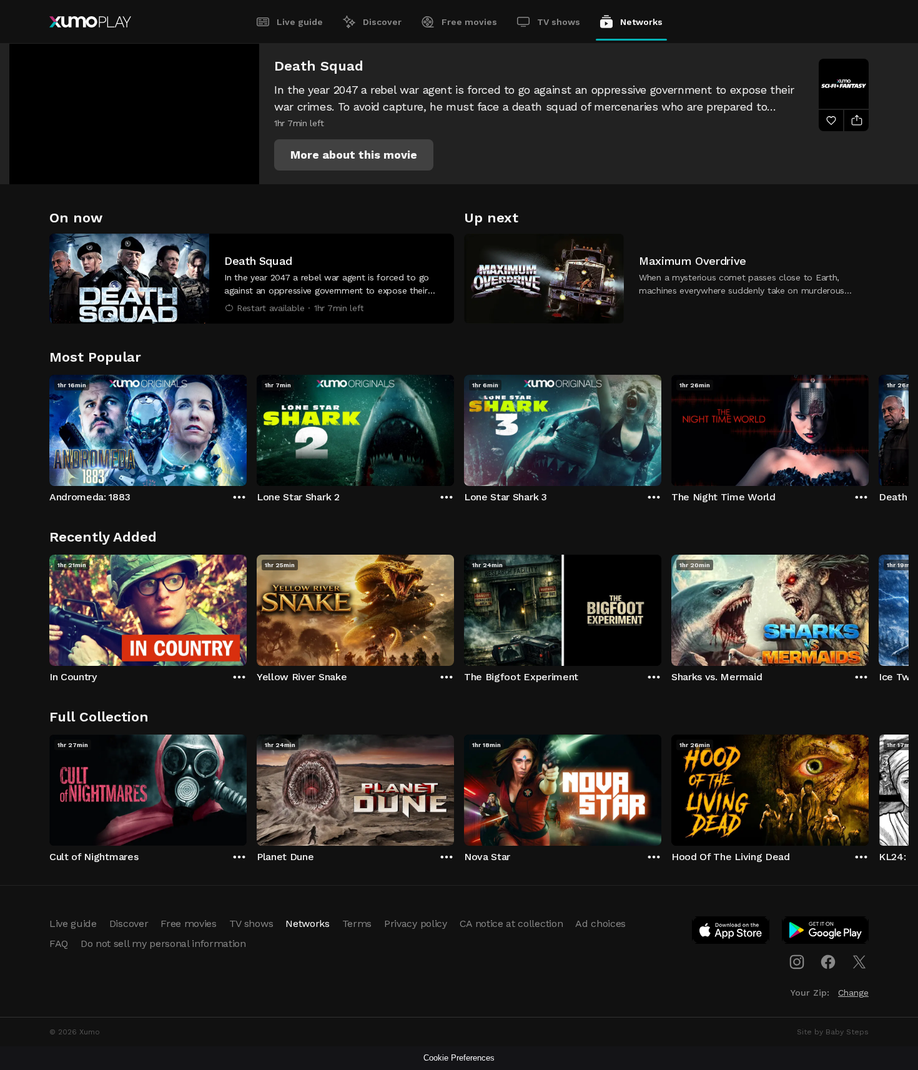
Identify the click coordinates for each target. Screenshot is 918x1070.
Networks (641, 22)
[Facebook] (828, 962)
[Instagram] (796, 962)
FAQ (58, 943)
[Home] (90, 21)
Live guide (300, 22)
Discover (382, 22)
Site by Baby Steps (833, 1032)
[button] (353, 155)
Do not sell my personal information (163, 943)
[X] (859, 962)
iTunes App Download (731, 932)
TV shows (558, 22)
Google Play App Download (826, 932)
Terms (357, 923)
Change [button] (853, 993)
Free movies (469, 22)
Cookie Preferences (459, 1058)
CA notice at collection (511, 923)
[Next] (869, 427)
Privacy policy (415, 923)
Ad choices (600, 923)
